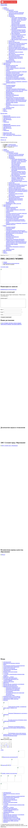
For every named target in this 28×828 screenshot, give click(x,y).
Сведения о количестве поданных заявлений (16, 71)
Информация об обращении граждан (11, 117)
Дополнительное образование (10, 761)
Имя (2, 309)
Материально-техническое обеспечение (15, 97)
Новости (5, 111)
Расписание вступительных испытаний (15, 77)
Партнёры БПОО (10, 93)
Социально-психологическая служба (11, 789)
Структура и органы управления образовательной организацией (16, 13)
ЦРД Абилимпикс (7, 108)
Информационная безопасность (10, 778)
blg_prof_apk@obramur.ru (12, 145)
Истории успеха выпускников (10, 764)
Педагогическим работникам (13, 782)
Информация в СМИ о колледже (13, 61)
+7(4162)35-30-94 (12, 144)
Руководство (12, 40)
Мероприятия (9, 92)
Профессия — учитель (8, 768)
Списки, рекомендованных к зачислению (15, 68)
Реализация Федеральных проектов (11, 755)
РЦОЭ (4, 109)
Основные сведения (13, 11)
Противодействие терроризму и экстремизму (13, 776)
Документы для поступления (12, 72)
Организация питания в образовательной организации (16, 56)
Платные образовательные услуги (16, 47)
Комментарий (4, 298)
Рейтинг (8, 70)
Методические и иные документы (19, 39)
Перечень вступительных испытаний (14, 74)
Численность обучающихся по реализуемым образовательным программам (18, 27)
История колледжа (10, 60)
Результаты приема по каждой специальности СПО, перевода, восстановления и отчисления (18, 31)
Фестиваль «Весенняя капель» (10, 770)
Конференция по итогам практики (9, 289)
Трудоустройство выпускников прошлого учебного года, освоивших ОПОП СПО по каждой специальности (18, 36)
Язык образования (15, 33)
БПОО (4, 84)
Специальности (9, 69)
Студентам (5, 765)
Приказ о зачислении (11, 66)
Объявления (6, 121)
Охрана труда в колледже (9, 760)
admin (7, 266)
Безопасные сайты (10, 787)
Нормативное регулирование (13, 781)
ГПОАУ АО (3, 139)
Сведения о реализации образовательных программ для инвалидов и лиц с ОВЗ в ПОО (16, 89)
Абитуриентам (6, 64)
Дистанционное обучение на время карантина (14, 757)
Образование (12, 16)
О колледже (6, 8)
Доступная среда (10, 96)
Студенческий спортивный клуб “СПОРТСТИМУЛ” (10, 772)
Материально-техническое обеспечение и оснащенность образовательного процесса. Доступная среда (18, 44)
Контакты (8, 103)
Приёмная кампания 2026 (12, 65)
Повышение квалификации (12, 95)
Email (2, 312)
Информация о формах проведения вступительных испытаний (14, 76)
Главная (5, 7)
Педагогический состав (14, 42)
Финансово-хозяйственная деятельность (18, 48)
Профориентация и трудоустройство (14, 91)
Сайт (2, 314)
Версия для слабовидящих (10, 1)
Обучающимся (9, 783)
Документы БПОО (10, 86)
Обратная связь (6, 115)
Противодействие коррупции (10, 777)
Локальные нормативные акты (13, 780)
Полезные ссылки (10, 107)
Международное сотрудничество (16, 54)
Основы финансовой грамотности (11, 759)
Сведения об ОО (10, 10)
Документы (11, 15)
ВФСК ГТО (6, 775)
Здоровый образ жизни (8, 773)
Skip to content (4, 4)
